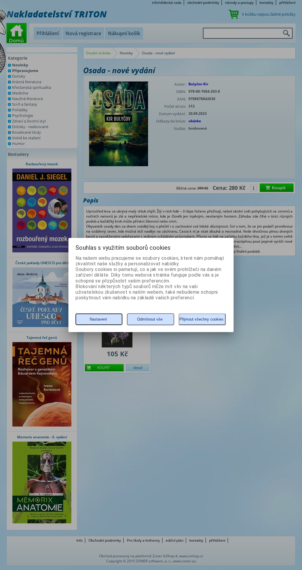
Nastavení (98, 319)
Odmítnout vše (150, 319)
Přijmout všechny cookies (201, 319)
